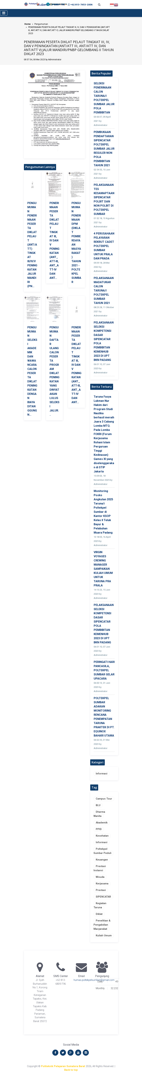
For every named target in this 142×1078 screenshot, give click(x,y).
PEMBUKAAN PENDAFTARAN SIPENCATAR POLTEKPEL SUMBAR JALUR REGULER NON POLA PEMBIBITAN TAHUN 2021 (104, 148)
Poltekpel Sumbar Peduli (102, 851)
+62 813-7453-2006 (81, 4)
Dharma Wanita (99, 814)
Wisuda (100, 877)
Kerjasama (102, 883)
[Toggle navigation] (3, 13)
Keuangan (102, 859)
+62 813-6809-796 (54, 4)
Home (27, 24)
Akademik (102, 822)
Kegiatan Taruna (100, 905)
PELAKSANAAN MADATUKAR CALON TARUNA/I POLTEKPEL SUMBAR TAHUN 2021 (104, 290)
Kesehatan (102, 835)
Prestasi (101, 890)
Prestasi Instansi (100, 868)
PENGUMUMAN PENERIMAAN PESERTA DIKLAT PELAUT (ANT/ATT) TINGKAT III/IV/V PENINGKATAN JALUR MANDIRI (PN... (32, 244)
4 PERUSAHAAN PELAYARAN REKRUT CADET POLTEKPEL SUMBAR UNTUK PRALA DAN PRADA (104, 246)
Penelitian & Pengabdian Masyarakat (102, 924)
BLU (98, 805)
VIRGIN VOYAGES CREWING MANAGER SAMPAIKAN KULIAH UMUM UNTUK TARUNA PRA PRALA (103, 569)
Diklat (99, 914)
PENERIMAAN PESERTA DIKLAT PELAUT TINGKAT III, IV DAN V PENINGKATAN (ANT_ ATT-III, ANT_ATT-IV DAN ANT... (54, 240)
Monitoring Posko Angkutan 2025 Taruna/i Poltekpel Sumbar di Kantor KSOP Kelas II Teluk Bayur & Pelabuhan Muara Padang (103, 511)
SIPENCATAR (103, 896)
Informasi (101, 773)
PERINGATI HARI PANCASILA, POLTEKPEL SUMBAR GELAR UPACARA (104, 670)
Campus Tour (104, 798)
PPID (99, 829)
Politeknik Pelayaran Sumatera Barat (63, 1066)
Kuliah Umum (104, 935)
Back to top (71, 1069)
